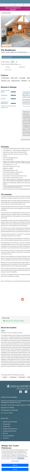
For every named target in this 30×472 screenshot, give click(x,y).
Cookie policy (21, 458)
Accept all (15, 469)
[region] (15, 456)
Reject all (15, 465)
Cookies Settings (15, 461)
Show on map (8, 69)
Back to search (7, 13)
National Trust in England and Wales (14, 320)
